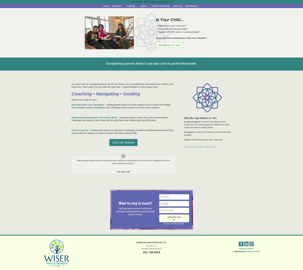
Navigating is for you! (169, 45)
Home (106, 6)
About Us (177, 6)
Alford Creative (253, 251)
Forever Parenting (161, 6)
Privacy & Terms (246, 248)
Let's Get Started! (123, 142)
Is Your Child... (170, 19)
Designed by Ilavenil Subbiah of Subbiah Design (199, 147)
